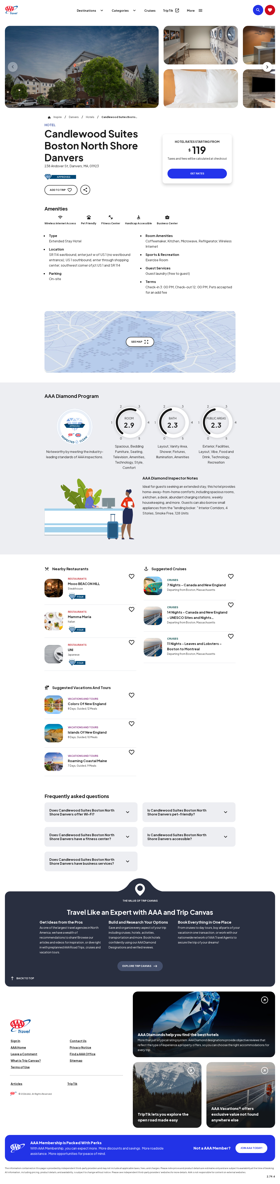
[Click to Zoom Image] (82, 67)
